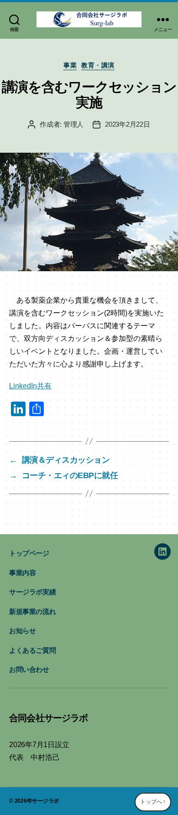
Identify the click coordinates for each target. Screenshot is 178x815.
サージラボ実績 (32, 592)
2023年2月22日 (127, 124)
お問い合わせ (29, 669)
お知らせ (22, 630)
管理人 (73, 124)
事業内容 (22, 573)
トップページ (29, 553)
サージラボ (45, 801)
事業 (70, 65)
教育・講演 (98, 65)
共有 (44, 386)
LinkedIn (23, 386)
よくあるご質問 (32, 650)
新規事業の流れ (32, 611)
